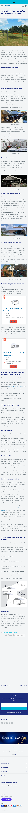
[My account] (23, 6)
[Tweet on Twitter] (11, 635)
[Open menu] (2, 5)
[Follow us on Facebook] (2, 723)
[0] (25, 6)
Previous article (6, 685)
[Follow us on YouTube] (12, 723)
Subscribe (14, 708)
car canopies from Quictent (15, 386)
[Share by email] (14, 635)
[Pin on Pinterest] (9, 635)
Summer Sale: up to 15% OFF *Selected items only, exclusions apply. (14, 2)
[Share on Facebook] (6, 635)
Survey (6, 785)
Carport (2, 15)
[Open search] (20, 6)
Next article (22, 685)
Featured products (12, 632)
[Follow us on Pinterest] (10, 723)
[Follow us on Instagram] (7, 723)
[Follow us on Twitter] (5, 723)
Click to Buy (13, 321)
